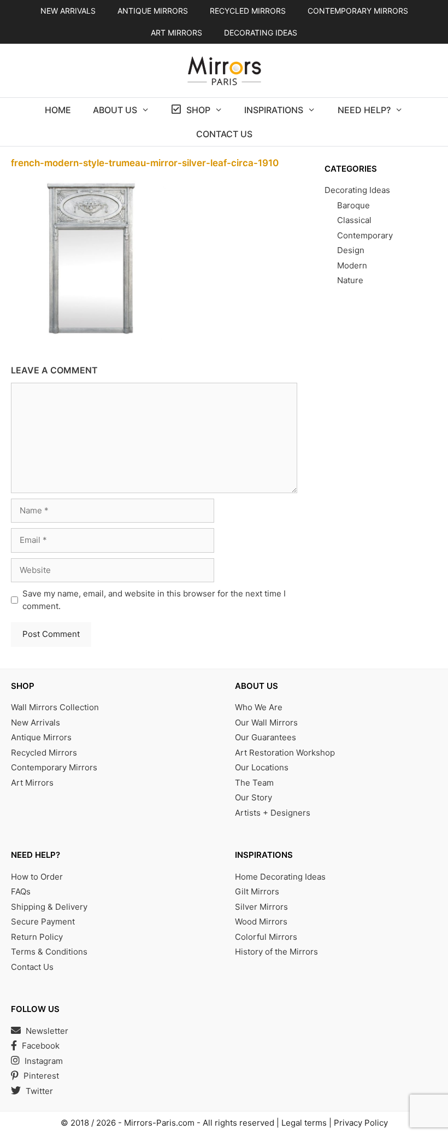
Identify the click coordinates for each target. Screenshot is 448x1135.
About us (115, 109)
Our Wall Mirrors (266, 722)
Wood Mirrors (261, 921)
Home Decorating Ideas (280, 876)
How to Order (37, 876)
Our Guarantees (265, 737)
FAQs (21, 891)
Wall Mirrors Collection (55, 707)
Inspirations (273, 109)
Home (58, 109)
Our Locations (261, 767)
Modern (352, 265)
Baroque (353, 205)
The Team (254, 782)
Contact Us (224, 133)
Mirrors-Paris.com (159, 1123)
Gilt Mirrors (257, 891)
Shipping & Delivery (49, 907)
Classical (354, 220)
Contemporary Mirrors (54, 767)
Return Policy (37, 937)
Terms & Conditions (49, 951)
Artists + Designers (272, 813)
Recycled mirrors (248, 10)
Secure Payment (43, 921)
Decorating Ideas (260, 32)
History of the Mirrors (276, 951)
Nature (350, 280)
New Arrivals (68, 10)
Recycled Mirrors (44, 752)
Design (350, 250)
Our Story (253, 797)
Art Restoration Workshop (285, 752)
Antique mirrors (152, 10)
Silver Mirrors (261, 907)
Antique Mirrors (41, 737)
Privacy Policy (361, 1123)
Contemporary (365, 235)
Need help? (364, 109)
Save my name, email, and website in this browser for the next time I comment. (154, 599)
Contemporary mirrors (358, 10)
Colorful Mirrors (266, 937)
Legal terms (304, 1123)
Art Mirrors (32, 782)
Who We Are (258, 707)
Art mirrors (176, 32)
